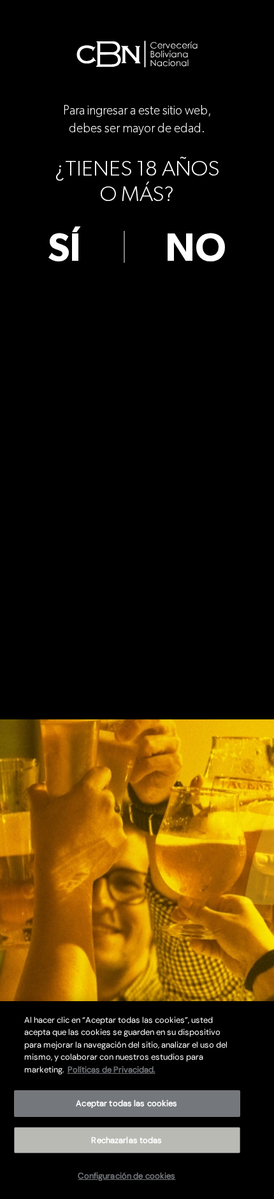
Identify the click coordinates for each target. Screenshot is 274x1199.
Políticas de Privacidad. (111, 1069)
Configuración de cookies (126, 1175)
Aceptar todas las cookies (126, 1103)
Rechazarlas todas (126, 1140)
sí (64, 248)
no (195, 248)
